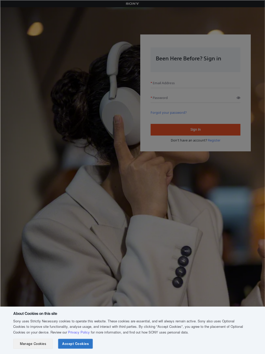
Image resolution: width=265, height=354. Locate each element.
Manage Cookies (33, 343)
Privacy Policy (79, 332)
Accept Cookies (75, 343)
